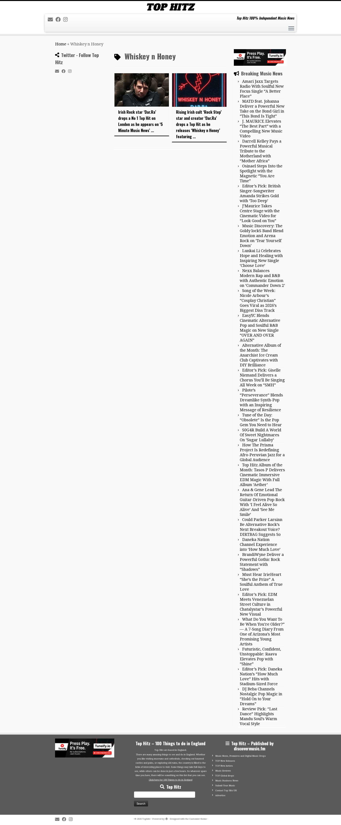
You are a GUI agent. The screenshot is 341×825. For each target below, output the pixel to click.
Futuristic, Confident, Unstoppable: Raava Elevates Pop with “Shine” (260, 656)
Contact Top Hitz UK (226, 790)
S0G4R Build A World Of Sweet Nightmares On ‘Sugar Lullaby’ (260, 435)
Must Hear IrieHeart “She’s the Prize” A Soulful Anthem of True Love (261, 582)
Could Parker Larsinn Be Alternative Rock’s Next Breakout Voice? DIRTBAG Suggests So (261, 527)
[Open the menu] (291, 29)
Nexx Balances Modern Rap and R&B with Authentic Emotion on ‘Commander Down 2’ (262, 278)
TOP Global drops (224, 775)
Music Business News (226, 780)
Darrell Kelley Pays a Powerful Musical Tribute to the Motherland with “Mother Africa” (260, 151)
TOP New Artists (224, 766)
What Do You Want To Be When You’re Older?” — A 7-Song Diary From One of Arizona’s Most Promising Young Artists (262, 631)
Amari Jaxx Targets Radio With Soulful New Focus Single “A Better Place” (262, 89)
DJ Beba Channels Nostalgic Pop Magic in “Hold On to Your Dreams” (261, 696)
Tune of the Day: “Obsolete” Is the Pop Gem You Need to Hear (261, 420)
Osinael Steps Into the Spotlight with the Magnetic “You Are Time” (261, 173)
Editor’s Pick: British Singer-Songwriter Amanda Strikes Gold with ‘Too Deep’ (260, 193)
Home (60, 44)
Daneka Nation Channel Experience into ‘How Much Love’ (260, 544)
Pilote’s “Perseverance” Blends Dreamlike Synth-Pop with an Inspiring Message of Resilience (261, 400)
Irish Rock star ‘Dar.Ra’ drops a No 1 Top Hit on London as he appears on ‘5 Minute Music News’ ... (140, 121)
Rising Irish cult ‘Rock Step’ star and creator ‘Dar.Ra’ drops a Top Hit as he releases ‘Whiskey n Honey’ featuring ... (199, 124)
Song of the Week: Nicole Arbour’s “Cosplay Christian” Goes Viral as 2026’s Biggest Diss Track (258, 300)
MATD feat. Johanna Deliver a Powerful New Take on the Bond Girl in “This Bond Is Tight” (262, 108)
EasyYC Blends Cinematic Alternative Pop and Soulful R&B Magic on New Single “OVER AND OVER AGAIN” (260, 328)
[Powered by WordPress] (166, 818)
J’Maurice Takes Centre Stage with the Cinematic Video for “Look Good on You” (260, 213)
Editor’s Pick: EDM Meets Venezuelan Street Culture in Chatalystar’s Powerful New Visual (261, 604)
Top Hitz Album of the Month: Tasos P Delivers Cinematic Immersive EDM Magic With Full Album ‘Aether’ (262, 475)
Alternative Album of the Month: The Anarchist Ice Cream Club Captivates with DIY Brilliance (260, 355)
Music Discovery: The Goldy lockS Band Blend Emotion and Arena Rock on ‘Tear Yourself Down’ (261, 235)
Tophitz (146, 819)
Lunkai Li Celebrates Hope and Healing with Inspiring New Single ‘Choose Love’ (261, 258)
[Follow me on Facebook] (59, 20)
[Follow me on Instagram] (66, 20)
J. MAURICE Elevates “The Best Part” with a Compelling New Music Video (261, 128)
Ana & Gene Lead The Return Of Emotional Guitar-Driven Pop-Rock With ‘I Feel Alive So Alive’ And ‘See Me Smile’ (262, 502)
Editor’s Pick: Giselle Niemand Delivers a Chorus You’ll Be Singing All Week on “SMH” (262, 377)
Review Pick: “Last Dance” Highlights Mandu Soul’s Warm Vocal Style (258, 716)
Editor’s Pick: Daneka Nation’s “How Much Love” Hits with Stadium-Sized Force (261, 676)
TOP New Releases (225, 761)
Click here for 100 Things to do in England (170, 780)
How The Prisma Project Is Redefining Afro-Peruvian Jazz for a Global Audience (262, 452)
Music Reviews (223, 771)
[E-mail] (51, 20)
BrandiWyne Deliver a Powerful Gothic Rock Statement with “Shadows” (262, 562)
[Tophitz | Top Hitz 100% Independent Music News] (170, 7)
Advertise (220, 795)
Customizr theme (198, 819)
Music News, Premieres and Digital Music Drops (240, 756)
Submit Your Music (225, 785)
